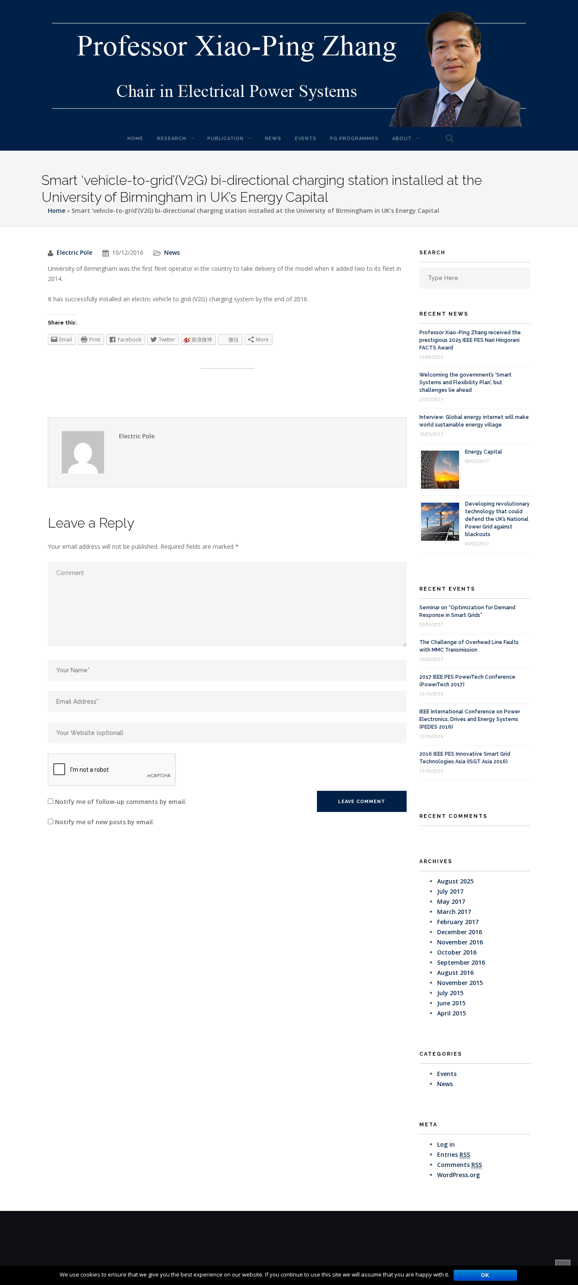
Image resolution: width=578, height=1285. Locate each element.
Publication (225, 138)
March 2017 (454, 912)
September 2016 (461, 962)
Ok (485, 1275)
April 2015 (451, 1013)
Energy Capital (483, 452)
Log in (446, 1144)
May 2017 (451, 901)
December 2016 (459, 932)
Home (135, 138)
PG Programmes (354, 138)
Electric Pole (74, 252)
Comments (459, 1165)
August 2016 (455, 973)
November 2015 (460, 983)
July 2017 (450, 891)
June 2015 (451, 1003)
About (402, 138)
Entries (453, 1154)
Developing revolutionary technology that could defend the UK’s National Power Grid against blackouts (497, 519)
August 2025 (455, 881)
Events (306, 138)
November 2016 (460, 942)
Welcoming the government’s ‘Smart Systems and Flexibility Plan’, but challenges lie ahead (465, 382)
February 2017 (458, 922)
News (273, 138)
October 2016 (456, 952)
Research (171, 138)
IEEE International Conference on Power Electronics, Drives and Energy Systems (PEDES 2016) (469, 719)
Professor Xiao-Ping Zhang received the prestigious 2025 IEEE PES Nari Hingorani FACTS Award (470, 340)
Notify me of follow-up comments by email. (121, 802)
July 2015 (450, 993)
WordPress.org (458, 1175)
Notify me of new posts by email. (104, 822)
